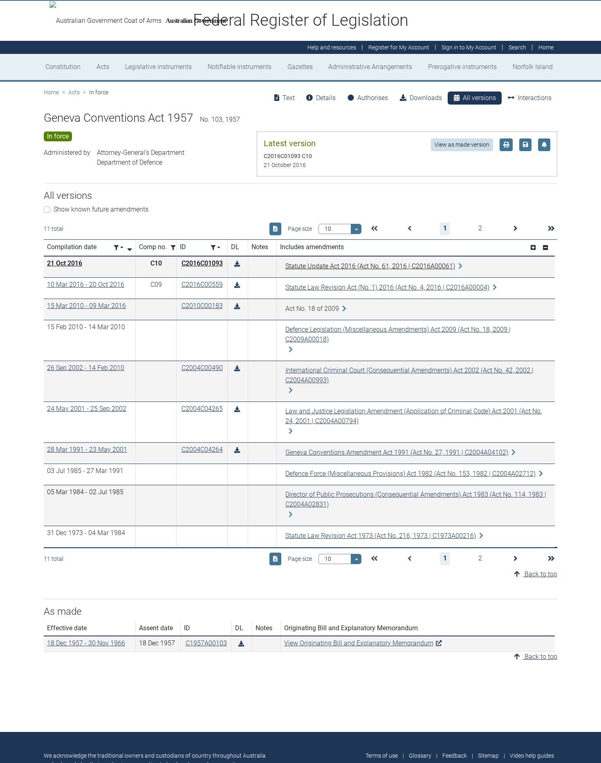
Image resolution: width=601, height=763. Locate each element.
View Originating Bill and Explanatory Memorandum (358, 643)
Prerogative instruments (462, 67)
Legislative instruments (158, 67)
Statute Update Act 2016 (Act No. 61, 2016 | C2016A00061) (370, 266)
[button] (374, 228)
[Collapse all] (545, 247)
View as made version (462, 144)
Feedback (454, 755)
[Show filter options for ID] (215, 247)
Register (398, 47)
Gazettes (300, 67)
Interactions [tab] (535, 98)
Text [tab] (289, 98)
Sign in (469, 47)
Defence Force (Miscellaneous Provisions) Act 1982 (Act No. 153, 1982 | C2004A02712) (410, 473)
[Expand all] (533, 247)
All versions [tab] (479, 98)
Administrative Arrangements (370, 67)
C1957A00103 (206, 643)
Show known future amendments (101, 209)
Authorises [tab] (372, 98)
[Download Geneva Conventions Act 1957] (237, 264)
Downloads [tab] (426, 98)
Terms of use (382, 755)
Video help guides (532, 755)
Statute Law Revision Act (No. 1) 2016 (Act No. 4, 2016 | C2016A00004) (387, 287)
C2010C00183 (202, 306)
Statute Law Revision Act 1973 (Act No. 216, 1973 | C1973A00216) (380, 536)
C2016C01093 (202, 263)
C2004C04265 (202, 409)
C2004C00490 (202, 368)
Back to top (540, 574)
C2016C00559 (202, 284)
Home (51, 92)
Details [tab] (326, 98)
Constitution (63, 67)
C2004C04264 (202, 449)
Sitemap (488, 755)
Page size (300, 228)
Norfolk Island (533, 67)
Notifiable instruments (239, 67)
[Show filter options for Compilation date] (118, 247)
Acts (102, 67)
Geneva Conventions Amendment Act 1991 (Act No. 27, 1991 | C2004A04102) (396, 452)
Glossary (420, 755)
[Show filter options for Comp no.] (175, 247)
